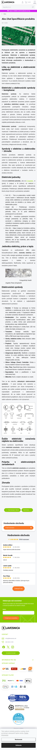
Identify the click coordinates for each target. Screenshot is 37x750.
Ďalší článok (26, 510)
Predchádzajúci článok (13, 510)
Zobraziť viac (18, 588)
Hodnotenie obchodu (18, 535)
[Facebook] (3, 646)
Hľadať (33, 7)
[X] (7, 646)
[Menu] (35, 2)
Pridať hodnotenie (9, 527)
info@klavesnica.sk (10, 638)
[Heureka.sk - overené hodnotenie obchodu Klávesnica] (18, 719)
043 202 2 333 (9, 642)
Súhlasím (19, 745)
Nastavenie (18, 739)
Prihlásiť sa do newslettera (11, 618)
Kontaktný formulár (11, 653)
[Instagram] (12, 646)
